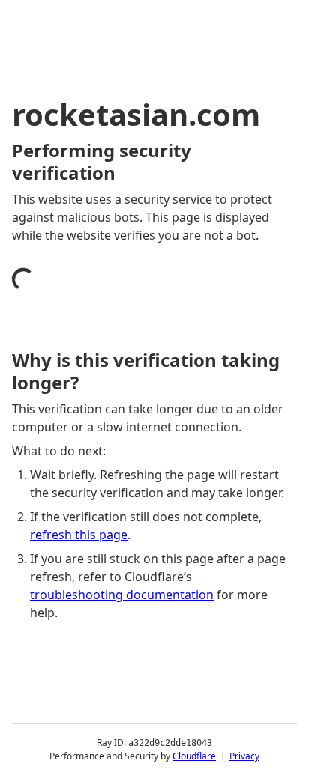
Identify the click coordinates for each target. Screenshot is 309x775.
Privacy (245, 756)
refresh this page (79, 534)
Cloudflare (194, 756)
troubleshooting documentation (122, 594)
